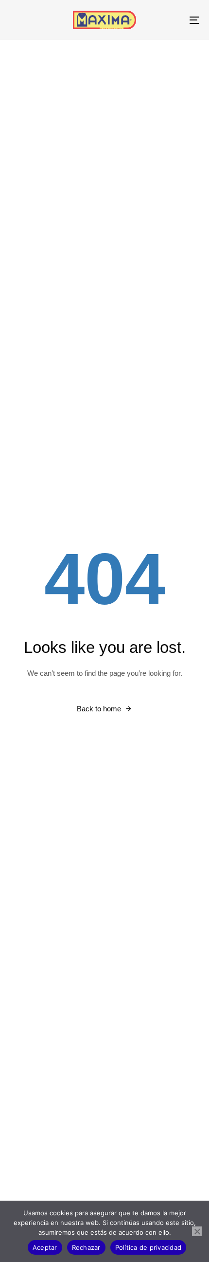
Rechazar (86, 1247)
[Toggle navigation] (167, 20)
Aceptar (45, 1247)
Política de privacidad (148, 1247)
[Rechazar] (197, 1231)
